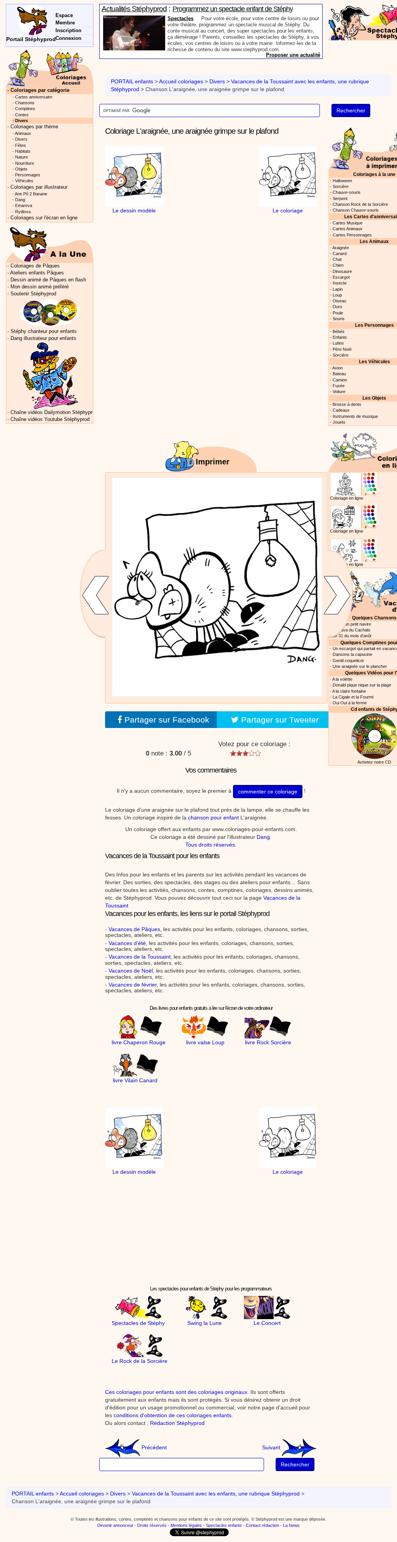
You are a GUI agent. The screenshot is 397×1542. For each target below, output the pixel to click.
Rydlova (23, 211)
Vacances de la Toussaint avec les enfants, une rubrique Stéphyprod (216, 1493)
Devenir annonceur (115, 1525)
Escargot (341, 277)
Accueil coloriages (181, 81)
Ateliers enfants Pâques (37, 273)
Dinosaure (342, 271)
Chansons (25, 102)
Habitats (23, 151)
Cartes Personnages (352, 235)
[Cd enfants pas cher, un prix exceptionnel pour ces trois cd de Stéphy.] (50, 312)
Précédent (153, 1447)
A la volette (342, 679)
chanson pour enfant (213, 817)
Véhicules (24, 180)
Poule (338, 312)
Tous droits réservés (210, 845)
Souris (339, 318)
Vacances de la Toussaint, (140, 957)
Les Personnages (374, 325)
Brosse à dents (347, 404)
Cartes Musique (347, 223)
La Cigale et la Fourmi (353, 697)
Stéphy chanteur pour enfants (43, 331)
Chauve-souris (347, 192)
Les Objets (374, 397)
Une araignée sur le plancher (360, 666)
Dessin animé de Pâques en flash (48, 280)
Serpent (340, 198)
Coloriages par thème (34, 126)
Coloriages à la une (374, 174)
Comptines (25, 108)
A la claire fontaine (349, 691)
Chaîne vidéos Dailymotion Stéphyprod (54, 412)
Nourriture (24, 163)
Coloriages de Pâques (35, 266)
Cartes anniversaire (33, 97)
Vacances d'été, (128, 943)
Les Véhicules (374, 361)
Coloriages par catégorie (39, 90)
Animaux (23, 133)
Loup (337, 295)
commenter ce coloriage (267, 791)
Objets (21, 169)
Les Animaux (374, 241)
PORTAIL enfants (132, 81)
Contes (22, 114)
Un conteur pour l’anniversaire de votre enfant (234, 9)
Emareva (23, 205)
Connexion (68, 38)
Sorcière (341, 186)
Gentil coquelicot (348, 660)
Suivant (272, 1447)
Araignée (340, 247)
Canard (340, 253)
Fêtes (20, 145)
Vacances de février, (133, 984)
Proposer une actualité (293, 55)
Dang (263, 837)
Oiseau (339, 300)
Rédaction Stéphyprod (177, 1423)
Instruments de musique (355, 416)
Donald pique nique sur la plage (362, 685)
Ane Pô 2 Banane (31, 193)
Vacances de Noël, (131, 971)
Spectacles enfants (224, 1525)
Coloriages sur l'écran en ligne (44, 218)
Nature (21, 157)
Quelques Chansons (374, 617)
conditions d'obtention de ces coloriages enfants (172, 1415)
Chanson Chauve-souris (356, 210)
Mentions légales (186, 1525)
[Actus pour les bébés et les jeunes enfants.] (49, 243)
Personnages (27, 174)
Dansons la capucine (352, 654)
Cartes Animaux (347, 228)
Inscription (68, 30)
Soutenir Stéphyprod (33, 294)
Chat (337, 259)
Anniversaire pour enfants (198, 18)
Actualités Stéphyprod (134, 9)
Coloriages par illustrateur (38, 187)
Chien (338, 265)
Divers (217, 81)
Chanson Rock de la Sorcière (360, 204)
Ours (337, 306)
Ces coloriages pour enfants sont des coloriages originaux (176, 1392)
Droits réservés (152, 1525)
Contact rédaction (262, 1525)
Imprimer (213, 461)
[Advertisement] (211, 262)
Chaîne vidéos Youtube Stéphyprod (50, 419)
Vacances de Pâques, (135, 929)
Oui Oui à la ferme (350, 702)
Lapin (338, 289)
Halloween (342, 180)
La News (291, 1525)
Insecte (340, 283)
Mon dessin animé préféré (39, 287)
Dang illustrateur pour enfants (43, 338)
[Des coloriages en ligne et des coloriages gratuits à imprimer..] (49, 67)
